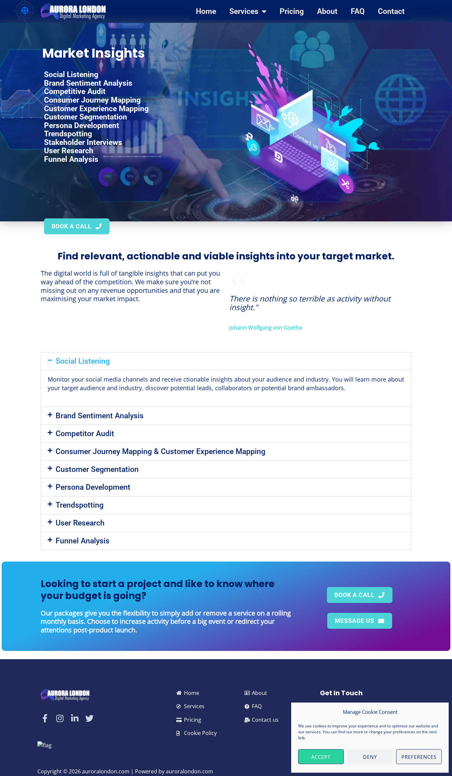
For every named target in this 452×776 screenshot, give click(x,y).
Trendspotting (80, 505)
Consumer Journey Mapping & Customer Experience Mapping (160, 451)
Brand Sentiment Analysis (100, 415)
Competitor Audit (85, 433)
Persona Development (93, 487)
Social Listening (83, 361)
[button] (226, 361)
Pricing (292, 11)
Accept (321, 756)
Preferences (418, 756)
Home (206, 11)
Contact (391, 11)
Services (243, 11)
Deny (370, 756)
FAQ (358, 11)
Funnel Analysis (83, 540)
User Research (80, 523)
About (327, 11)
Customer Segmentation (97, 469)
